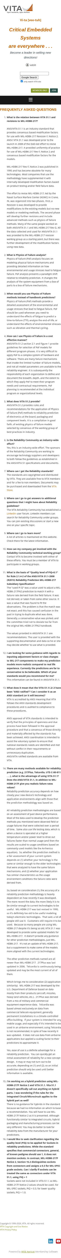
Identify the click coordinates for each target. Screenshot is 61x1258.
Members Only (40, 90)
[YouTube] (58, 1241)
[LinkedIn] (51, 1241)
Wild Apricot (28, 1251)
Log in (33, 64)
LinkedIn (11, 513)
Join (54, 90)
